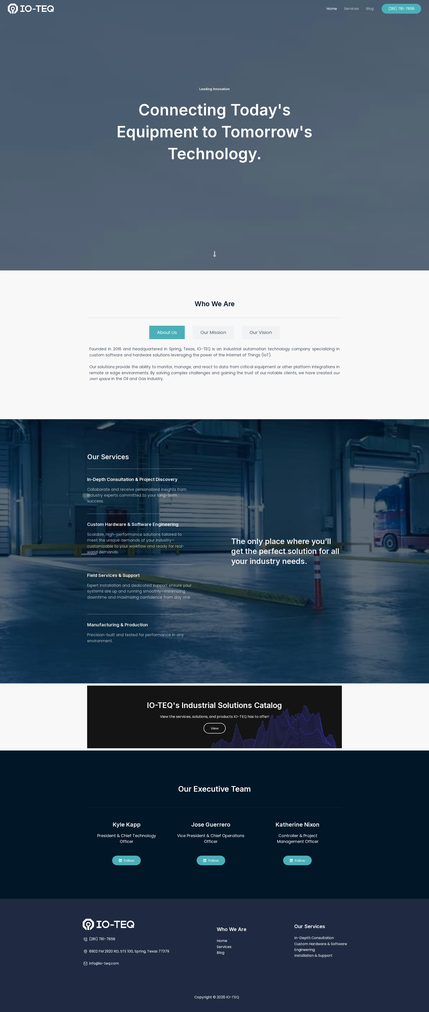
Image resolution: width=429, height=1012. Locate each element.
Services (351, 8)
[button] (401, 9)
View (215, 728)
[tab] (167, 332)
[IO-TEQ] (31, 8)
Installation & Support (313, 955)
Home (331, 8)
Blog (370, 8)
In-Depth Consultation (314, 937)
